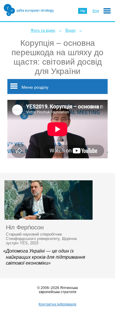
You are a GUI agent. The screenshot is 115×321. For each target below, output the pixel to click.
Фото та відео (43, 30)
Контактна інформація (57, 304)
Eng (96, 11)
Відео (70, 30)
